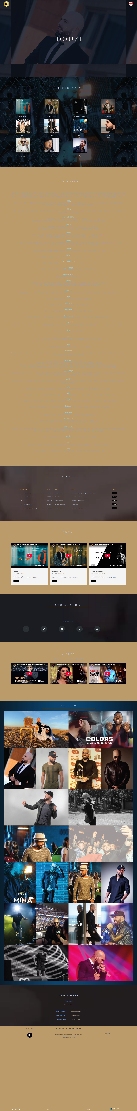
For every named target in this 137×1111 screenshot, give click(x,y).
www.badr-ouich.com (68, 1037)
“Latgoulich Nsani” (74, 263)
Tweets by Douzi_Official (68, 621)
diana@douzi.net (76, 1015)
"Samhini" (62, 263)
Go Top (107, 1034)
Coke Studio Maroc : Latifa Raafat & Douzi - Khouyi (68, 686)
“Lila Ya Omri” (89, 263)
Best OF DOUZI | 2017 (107, 686)
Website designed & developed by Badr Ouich (68, 1034)
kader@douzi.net (76, 1011)
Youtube (16, 581)
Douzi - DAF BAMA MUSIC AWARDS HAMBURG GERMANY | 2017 (29, 686)
